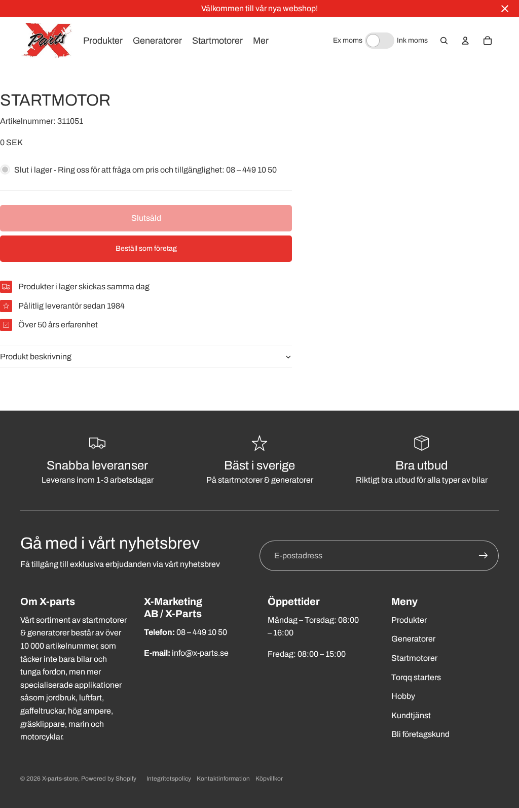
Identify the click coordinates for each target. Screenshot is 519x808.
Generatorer (413, 638)
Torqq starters (416, 677)
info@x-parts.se (200, 653)
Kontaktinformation (223, 778)
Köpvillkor (269, 778)
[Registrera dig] (483, 555)
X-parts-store (60, 778)
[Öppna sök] (444, 40)
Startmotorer (414, 658)
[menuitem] (261, 40)
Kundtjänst (411, 715)
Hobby (403, 696)
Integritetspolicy (168, 778)
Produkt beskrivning (35, 356)
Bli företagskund (420, 734)
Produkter (409, 620)
